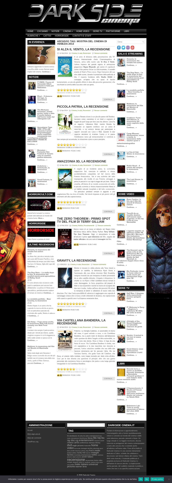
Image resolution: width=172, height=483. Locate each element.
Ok (141, 479)
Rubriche (33, 36)
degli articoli (33, 434)
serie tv (81, 462)
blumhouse (83, 438)
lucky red (81, 452)
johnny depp (85, 450)
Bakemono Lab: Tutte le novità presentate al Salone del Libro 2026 (135, 408)
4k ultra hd (81, 436)
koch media (94, 450)
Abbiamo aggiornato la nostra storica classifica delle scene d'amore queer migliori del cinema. (40, 69)
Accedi (29, 430)
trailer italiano (81, 464)
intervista (96, 448)
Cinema (68, 31)
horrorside (77, 448)
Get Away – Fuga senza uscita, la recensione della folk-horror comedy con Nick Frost (40, 323)
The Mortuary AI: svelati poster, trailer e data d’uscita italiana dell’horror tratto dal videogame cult (46, 114)
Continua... (108, 99)
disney (97, 443)
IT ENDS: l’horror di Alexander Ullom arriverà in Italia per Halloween (45, 84)
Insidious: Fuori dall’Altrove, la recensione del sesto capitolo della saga (135, 121)
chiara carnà (73, 442)
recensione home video (93, 460)
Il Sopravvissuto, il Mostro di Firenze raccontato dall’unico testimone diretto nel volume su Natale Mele (135, 392)
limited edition (72, 453)
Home (30, 31)
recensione (76, 460)
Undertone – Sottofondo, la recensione (43, 167)
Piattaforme (113, 31)
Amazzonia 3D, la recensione (81, 161)
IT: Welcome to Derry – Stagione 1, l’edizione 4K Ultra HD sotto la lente (135, 310)
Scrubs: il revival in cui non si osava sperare (135, 337)
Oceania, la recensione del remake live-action (38, 250)
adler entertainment (92, 436)
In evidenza (36, 42)
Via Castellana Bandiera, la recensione (81, 322)
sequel (75, 462)
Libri (126, 31)
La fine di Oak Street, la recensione (135, 153)
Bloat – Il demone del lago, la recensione (44, 98)
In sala (80, 53)
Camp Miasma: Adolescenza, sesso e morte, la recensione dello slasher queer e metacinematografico (130, 138)
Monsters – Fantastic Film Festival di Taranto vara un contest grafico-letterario (45, 153)
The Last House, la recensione (135, 180)
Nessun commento (100, 53)
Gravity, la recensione (76, 260)
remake (69, 462)
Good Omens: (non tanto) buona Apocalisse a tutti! (135, 350)
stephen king (95, 462)
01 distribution (72, 436)
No (147, 479)
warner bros (81, 466)
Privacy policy (157, 479)
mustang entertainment (82, 455)
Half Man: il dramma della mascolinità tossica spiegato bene (135, 296)
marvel (88, 453)
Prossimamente (89, 225)
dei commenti (34, 438)
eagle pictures (78, 446)
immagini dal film (87, 448)
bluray (90, 438)
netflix (94, 454)
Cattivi (47, 36)
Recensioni (87, 53)
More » (41, 218)
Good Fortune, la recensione (44, 180)
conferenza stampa (87, 443)
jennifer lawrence (76, 450)
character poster (99, 440)
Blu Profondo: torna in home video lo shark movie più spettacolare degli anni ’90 (135, 274)
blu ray (97, 437)
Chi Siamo (42, 31)
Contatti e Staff (82, 36)
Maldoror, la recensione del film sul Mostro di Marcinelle (40, 347)
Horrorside (62, 36)
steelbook (87, 462)
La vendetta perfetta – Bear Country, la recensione (39, 300)
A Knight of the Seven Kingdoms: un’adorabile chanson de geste (134, 324)
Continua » (46, 72)
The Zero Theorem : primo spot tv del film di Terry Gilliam (83, 220)
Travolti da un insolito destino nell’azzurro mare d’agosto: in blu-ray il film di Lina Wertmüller (135, 217)
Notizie (55, 31)
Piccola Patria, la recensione (83, 106)
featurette (87, 446)
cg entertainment (84, 440)
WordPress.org (32, 442)
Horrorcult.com (41, 194)
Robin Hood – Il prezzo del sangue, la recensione (135, 167)
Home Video (82, 31)
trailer (72, 464)
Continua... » (42, 90)
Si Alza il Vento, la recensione (83, 49)
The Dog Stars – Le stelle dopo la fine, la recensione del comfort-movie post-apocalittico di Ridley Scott (41, 275)
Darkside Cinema (89, 475)
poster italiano (87, 457)
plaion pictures (77, 457)
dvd (69, 445)
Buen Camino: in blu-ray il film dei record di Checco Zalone (134, 202)
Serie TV (97, 31)
